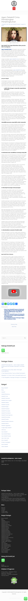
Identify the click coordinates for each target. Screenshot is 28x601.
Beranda (3, 507)
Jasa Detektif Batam (6, 433)
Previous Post (14, 324)
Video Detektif (4, 446)
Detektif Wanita (5, 423)
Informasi (3, 429)
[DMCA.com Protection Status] (14, 580)
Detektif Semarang (5, 417)
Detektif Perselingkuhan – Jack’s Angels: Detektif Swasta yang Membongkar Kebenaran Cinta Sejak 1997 (12, 366)
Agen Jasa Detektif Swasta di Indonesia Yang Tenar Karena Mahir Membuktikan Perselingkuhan (14, 315)
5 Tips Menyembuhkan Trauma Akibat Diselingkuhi (13, 373)
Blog (2, 389)
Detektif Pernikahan (6, 413)
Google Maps (4, 511)
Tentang (3, 509)
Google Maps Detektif (6, 427)
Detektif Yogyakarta (5, 425)
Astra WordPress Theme (14, 598)
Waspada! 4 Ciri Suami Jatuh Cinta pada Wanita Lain (13, 375)
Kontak (3, 510)
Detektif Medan (4, 406)
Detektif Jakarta (5, 402)
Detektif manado (5, 404)
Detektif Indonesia (5, 398)
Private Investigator (5, 442)
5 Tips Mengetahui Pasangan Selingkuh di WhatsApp (13, 377)
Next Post (14, 326)
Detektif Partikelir (5, 408)
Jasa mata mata (5, 438)
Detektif (3, 392)
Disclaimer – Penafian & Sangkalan (9, 574)
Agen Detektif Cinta (14, 59)
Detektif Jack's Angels (6, 400)
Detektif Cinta (5, 24)
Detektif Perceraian (5, 410)
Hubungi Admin (5, 575)
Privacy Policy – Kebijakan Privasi (9, 571)
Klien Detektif (4, 440)
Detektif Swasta (5, 419)
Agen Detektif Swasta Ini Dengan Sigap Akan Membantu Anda (14, 318)
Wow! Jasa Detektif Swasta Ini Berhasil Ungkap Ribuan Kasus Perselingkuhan (14, 310)
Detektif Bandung (5, 394)
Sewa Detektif (4, 444)
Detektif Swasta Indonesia (7, 421)
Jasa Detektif (4, 431)
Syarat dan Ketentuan (6, 573)
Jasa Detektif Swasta (6, 436)
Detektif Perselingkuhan (7, 415)
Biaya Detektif (4, 387)
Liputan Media (4, 512)
